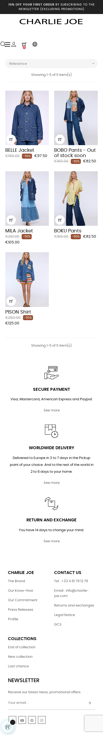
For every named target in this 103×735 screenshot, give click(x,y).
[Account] (13, 44)
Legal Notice (64, 615)
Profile (13, 619)
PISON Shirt (18, 312)
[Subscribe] (89, 703)
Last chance (18, 666)
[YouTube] (22, 719)
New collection (20, 657)
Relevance (52, 63)
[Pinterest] (32, 719)
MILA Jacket (19, 231)
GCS (58, 624)
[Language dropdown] (35, 44)
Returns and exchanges (74, 605)
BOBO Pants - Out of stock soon (75, 153)
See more (52, 410)
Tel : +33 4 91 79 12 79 (71, 581)
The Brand (16, 581)
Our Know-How (20, 590)
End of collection (21, 647)
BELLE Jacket (19, 150)
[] (11, 139)
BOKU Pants (67, 231)
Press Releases (20, 610)
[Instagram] (41, 719)
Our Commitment (23, 600)
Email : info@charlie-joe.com (71, 593)
